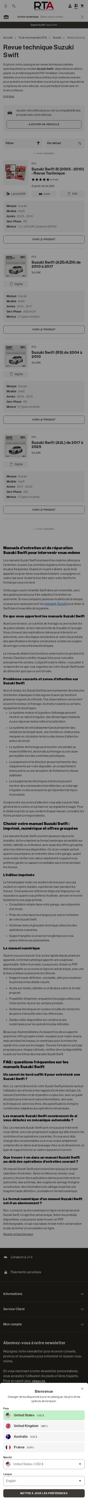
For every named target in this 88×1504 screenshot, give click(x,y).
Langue (7, 1474)
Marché (7, 1457)
